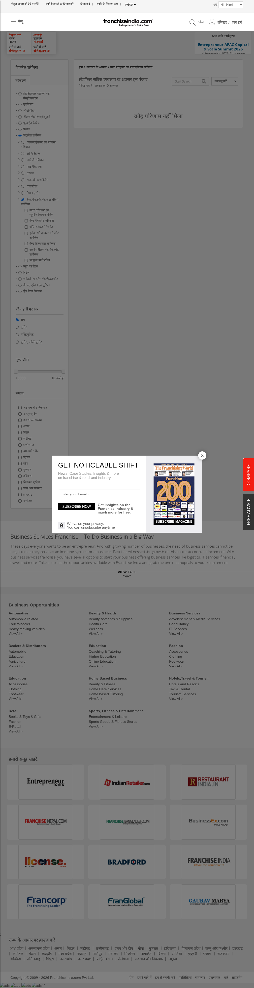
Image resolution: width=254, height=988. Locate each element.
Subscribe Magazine (174, 521)
